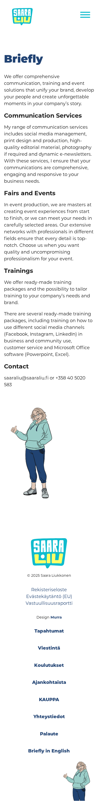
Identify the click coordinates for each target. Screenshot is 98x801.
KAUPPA (49, 700)
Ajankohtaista (49, 683)
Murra (56, 617)
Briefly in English (49, 751)
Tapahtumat (49, 631)
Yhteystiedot (49, 717)
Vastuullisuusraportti (49, 603)
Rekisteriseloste (49, 589)
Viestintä (49, 648)
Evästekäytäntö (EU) (49, 596)
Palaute (49, 734)
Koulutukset (49, 666)
